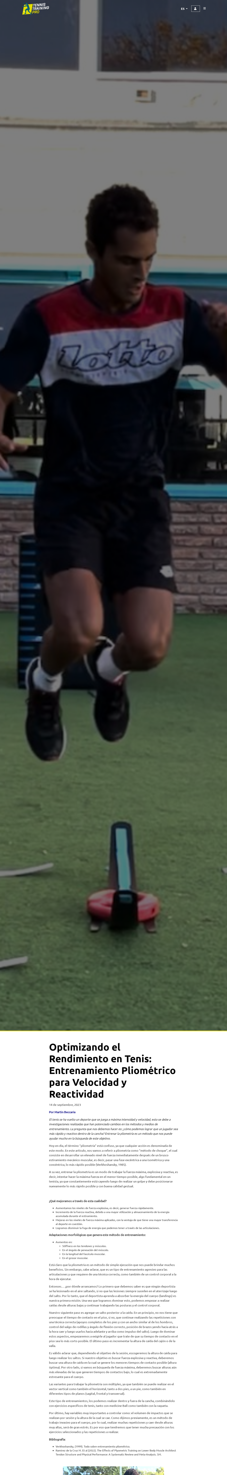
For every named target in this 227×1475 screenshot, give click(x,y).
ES (183, 8)
